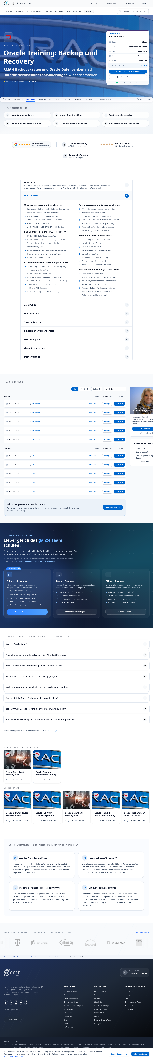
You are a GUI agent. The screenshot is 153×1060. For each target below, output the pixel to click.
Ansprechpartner (100, 991)
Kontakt (94, 3)
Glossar (67, 1023)
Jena (142, 1044)
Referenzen (68, 1027)
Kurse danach (105, 99)
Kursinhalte (18, 99)
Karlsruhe (7, 1047)
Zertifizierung (77, 11)
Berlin (32, 1044)
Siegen (108, 1047)
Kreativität (49, 11)
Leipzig (54, 1047)
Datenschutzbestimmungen (14, 1056)
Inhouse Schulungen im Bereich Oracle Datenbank (35, 561)
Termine (58, 99)
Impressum (129, 1009)
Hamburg (126, 1044)
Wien (123, 1047)
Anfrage (128, 995)
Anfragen (107, 404)
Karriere (97, 1016)
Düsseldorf (65, 1044)
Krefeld (47, 1047)
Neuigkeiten (98, 1023)
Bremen (39, 1044)
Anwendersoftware (36, 11)
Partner (97, 998)
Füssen (110, 1044)
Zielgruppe (30, 99)
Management (59, 11)
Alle (74, 389)
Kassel (15, 1047)
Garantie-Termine (70, 991)
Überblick (6, 99)
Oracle (33, 81)
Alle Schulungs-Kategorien (74, 1005)
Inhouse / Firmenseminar (129, 77)
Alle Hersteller (69, 1009)
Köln (41, 1047)
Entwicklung (19, 11)
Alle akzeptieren (140, 1054)
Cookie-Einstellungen (119, 1054)
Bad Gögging (8, 1044)
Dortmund (47, 1044)
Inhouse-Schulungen (102, 1005)
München (36, 403)
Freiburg (102, 1044)
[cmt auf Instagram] (26, 1002)
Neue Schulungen (71, 998)
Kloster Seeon (24, 1047)
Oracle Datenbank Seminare (18, 45)
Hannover (135, 1044)
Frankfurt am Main (91, 1044)
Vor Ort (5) (84, 389)
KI (27, 11)
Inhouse (68, 99)
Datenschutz (129, 1005)
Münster (77, 1047)
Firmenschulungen (101, 1009)
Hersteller (88, 11)
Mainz (61, 1047)
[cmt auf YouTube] (21, 1002)
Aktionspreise (69, 995)
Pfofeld (101, 1047)
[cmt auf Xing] (16, 1002)
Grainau (118, 1044)
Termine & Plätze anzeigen (129, 71)
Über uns (97, 995)
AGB (126, 998)
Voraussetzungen (45, 99)
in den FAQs (52, 731)
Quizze (66, 1020)
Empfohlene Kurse (71, 1002)
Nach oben (13, 1020)
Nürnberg (86, 1047)
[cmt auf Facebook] (6, 1002)
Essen (80, 1044)
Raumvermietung (109, 3)
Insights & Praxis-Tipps (103, 1020)
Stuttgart (116, 1047)
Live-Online (37, 456)
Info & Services (128, 3)
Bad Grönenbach (21, 1044)
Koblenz (34, 1047)
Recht (68, 11)
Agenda (78, 99)
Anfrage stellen (111, 507)
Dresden (56, 1044)
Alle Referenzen (141, 933)
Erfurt (73, 1044)
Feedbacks (68, 1016)
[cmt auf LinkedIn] (11, 1002)
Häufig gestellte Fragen (133, 1002)
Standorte (98, 1002)
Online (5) (96, 389)
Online (94, 1047)
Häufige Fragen (90, 99)
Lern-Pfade (68, 1013)
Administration (8, 11)
